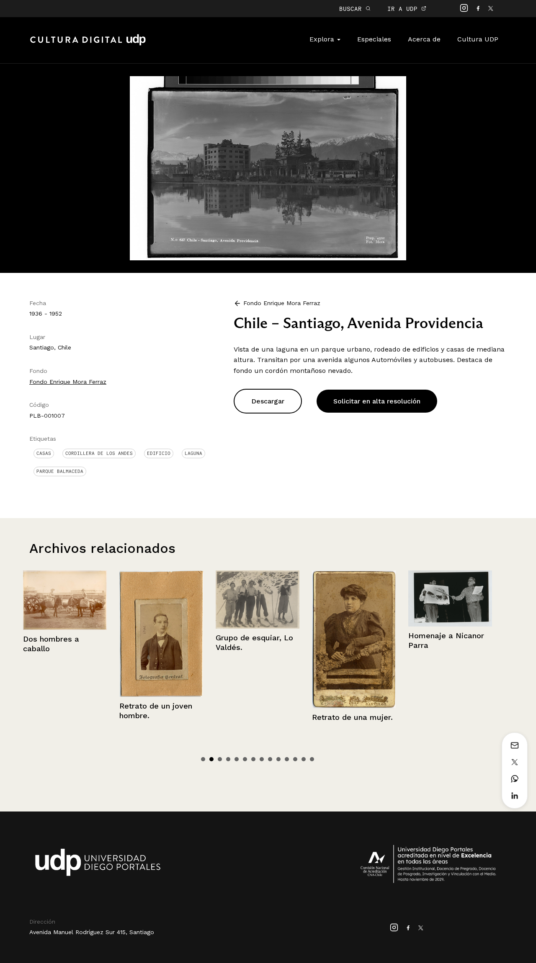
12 (295, 759)
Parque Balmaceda (59, 471)
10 (278, 759)
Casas (43, 453)
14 (312, 759)
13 (304, 759)
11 (287, 759)
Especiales (374, 39)
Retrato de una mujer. (256, 717)
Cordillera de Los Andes (99, 453)
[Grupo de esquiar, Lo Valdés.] (161, 599)
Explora (322, 39)
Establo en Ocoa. (439, 641)
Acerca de (424, 39)
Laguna (193, 453)
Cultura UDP (477, 39)
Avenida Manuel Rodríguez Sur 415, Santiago (91, 932)
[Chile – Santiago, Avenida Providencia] (268, 168)
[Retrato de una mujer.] (257, 639)
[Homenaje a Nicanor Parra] (354, 598)
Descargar (267, 401)
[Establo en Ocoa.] (450, 601)
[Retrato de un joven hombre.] (65, 633)
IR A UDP (404, 8)
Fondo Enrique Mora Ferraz (67, 381)
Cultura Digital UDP (88, 44)
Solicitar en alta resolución (376, 401)
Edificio (158, 453)
